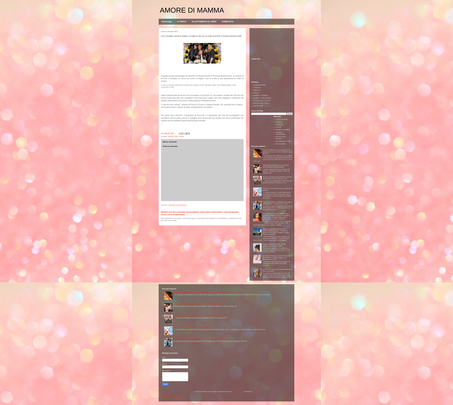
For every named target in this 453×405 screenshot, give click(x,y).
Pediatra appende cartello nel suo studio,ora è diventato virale (274, 245)
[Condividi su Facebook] (186, 133)
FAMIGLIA (256, 90)
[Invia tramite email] (180, 133)
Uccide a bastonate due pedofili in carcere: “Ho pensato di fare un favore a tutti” (277, 178)
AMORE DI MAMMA (192, 10)
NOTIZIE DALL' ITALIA (176, 136)
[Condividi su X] (184, 133)
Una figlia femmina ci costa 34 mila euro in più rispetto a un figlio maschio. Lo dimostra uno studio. (277, 257)
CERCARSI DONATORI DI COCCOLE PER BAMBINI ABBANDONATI (276, 166)
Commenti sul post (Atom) (177, 205)
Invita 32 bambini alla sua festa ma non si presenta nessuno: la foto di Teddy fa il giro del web (277, 151)
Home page (166, 22)
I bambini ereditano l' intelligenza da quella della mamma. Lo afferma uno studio (277, 203)
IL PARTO (181, 22)
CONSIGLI (256, 88)
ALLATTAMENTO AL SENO (204, 22)
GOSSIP (256, 93)
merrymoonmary (237, 391)
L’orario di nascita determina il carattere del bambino (191, 327)
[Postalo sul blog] (182, 133)
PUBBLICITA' (228, 22)
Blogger (254, 391)
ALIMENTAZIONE (259, 85)
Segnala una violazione (171, 397)
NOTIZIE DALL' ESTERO (262, 101)
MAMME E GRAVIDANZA (262, 98)
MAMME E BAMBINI (260, 95)
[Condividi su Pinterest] (189, 133)
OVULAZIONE (258, 106)
